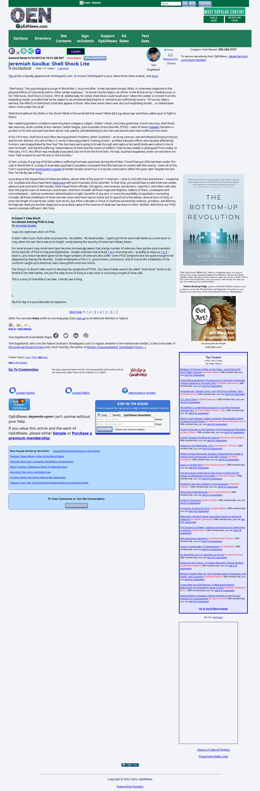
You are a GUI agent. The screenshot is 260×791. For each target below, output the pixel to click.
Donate (59, 433)
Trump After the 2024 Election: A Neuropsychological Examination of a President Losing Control (207, 586)
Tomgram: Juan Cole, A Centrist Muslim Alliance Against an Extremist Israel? (49, 482)
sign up (81, 318)
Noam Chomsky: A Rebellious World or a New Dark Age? (38, 466)
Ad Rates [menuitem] (124, 38)
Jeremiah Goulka (26, 225)
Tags (43, 357)
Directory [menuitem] (43, 38)
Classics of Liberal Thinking (213, 750)
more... (140, 347)
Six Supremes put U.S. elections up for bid (202, 554)
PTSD (34, 357)
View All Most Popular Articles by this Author (76, 451)
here (155, 76)
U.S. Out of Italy (188, 399)
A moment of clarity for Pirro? (195, 508)
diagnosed (58, 183)
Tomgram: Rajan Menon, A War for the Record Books (37, 456)
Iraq (28, 357)
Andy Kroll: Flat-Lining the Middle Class (30, 472)
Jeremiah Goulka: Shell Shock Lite (49, 63)
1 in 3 (163, 252)
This (11, 76)
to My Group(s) (18, 362)
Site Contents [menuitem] (63, 38)
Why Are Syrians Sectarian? (194, 538)
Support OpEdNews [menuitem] (106, 38)
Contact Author (25, 393)
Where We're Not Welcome (193, 492)
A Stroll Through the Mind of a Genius (200, 437)
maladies (153, 127)
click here (218, 617)
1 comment (63, 68)
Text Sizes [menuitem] (145, 38)
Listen (75, 51)
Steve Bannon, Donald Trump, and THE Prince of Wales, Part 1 (212, 391)
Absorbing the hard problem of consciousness (204, 483)
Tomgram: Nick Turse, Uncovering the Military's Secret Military (42, 461)
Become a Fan (170, 59)
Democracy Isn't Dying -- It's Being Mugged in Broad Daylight (212, 562)
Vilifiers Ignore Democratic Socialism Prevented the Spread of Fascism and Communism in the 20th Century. (211, 455)
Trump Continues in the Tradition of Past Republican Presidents (213, 429)
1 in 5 (111, 252)
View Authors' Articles (142, 393)
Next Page (75, 312)
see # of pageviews (194, 375)
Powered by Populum (130, 786)
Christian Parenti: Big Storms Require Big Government (38, 477)
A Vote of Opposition (190, 500)
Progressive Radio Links (213, 756)
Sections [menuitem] (21, 38)
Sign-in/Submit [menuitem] (85, 38)
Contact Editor (81, 393)
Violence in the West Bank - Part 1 (197, 445)
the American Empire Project (26, 347)
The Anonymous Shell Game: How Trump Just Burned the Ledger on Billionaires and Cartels (209, 474)
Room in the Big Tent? (191, 464)
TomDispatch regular (48, 169)
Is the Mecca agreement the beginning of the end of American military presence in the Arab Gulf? (212, 382)
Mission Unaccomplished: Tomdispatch (110, 347)
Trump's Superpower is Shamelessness (200, 546)
